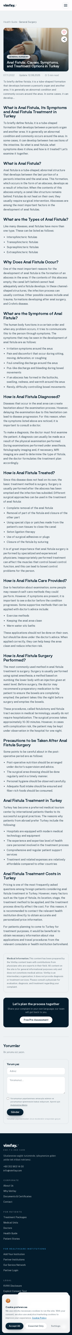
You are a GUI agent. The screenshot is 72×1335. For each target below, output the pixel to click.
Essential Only (36, 1326)
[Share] (64, 39)
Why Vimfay (9, 1191)
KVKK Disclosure (12, 1285)
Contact (7, 1201)
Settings (55, 1326)
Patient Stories (11, 1238)
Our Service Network (14, 1265)
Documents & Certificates (17, 1196)
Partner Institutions (14, 1259)
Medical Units (10, 1222)
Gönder (15, 1112)
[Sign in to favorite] (64, 32)
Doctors (7, 1228)
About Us (8, 1185)
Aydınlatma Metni (18, 1105)
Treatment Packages (15, 1217)
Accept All (14, 1326)
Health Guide (10, 22)
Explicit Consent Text (15, 1291)
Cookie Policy (39, 1318)
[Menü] (66, 5)
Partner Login (10, 1270)
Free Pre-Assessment (36, 1020)
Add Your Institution (14, 1254)
